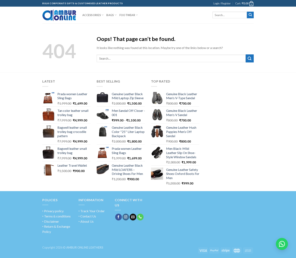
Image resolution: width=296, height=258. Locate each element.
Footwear (127, 15)
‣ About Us (86, 221)
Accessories (91, 15)
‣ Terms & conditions (56, 216)
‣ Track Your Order (92, 211)
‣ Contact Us (87, 216)
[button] (282, 244)
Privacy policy (54, 211)
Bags (110, 15)
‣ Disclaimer (50, 221)
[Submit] (250, 15)
